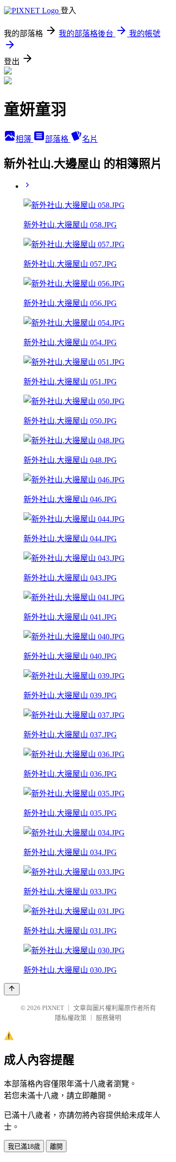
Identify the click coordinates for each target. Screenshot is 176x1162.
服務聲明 (108, 1017)
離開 (56, 1146)
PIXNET (53, 1007)
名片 (90, 139)
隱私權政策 (71, 1017)
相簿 (24, 139)
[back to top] (12, 989)
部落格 (57, 139)
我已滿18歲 (24, 1146)
